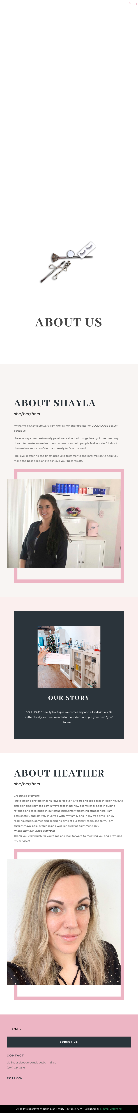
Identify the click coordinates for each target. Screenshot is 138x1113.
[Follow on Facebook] (8, 1086)
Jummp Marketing (111, 1108)
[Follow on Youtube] (22, 1086)
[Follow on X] (15, 1086)
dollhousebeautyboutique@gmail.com (33, 1062)
